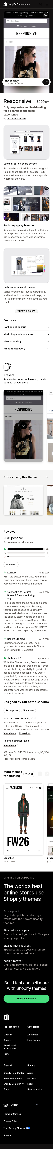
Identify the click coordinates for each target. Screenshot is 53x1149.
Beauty (7, 1040)
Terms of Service (12, 1114)
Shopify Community (14, 1084)
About (30, 1073)
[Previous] (40, 477)
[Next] (47, 477)
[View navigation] (47, 4)
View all (29, 774)
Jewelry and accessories (10, 1047)
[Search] (40, 4)
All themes (28, 710)
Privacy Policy (11, 1121)
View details (10, 733)
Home (7, 1054)
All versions (24, 733)
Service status (34, 1089)
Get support (11, 710)
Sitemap (8, 1135)
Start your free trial (26, 998)
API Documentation (13, 1078)
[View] (23, 501)
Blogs (6, 1089)
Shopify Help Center (14, 1073)
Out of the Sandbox (16, 118)
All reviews (11, 564)
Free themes (33, 1040)
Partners (31, 1078)
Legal (30, 1084)
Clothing (8, 1034)
